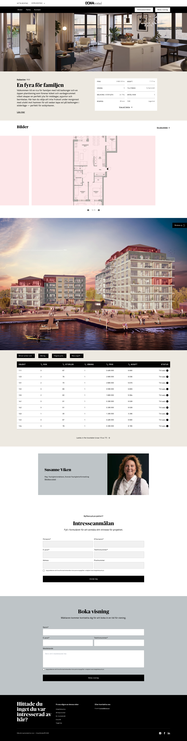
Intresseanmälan (144, 10)
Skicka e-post (50, 479)
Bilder (20, 10)
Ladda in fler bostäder (91, 438)
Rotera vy (178, 225)
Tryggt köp (59, 723)
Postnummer (99, 560)
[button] (88, 210)
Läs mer (21, 112)
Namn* (46, 627)
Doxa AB (58, 719)
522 (28, 80)
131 (20, 383)
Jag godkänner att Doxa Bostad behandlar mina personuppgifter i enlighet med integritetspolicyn (75, 570)
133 (20, 395)
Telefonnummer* (101, 550)
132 (20, 389)
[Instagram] (160, 733)
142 (20, 407)
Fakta (28, 10)
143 (20, 414)
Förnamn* (47, 539)
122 (20, 420)
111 (20, 370)
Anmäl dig (93, 579)
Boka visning (162, 10)
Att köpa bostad (60, 712)
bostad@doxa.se (104, 708)
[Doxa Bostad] (93, 3)
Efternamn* (99, 539)
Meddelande (48, 648)
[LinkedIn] (169, 733)
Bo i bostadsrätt (60, 716)
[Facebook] (164, 733)
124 (20, 426)
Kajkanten (21, 80)
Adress (46, 560)
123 (20, 377)
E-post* (46, 550)
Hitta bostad (22, 3)
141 (20, 401)
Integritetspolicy (61, 709)
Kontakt (37, 10)
